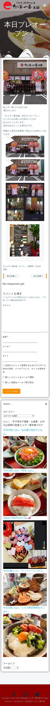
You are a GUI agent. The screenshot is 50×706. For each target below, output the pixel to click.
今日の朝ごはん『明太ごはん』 (19, 470)
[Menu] (44, 5)
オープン (22, 266)
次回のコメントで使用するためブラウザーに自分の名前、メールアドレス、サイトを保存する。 (24, 368)
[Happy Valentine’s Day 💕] (25, 544)
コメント (7, 305)
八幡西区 (30, 266)
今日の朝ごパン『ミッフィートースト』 (24, 570)
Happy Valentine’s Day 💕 (17, 517)
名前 (5, 336)
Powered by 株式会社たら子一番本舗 (29, 701)
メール (6, 346)
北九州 (38, 266)
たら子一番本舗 (11, 266)
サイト (6, 355)
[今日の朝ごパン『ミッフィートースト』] (25, 589)
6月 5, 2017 (11, 110)
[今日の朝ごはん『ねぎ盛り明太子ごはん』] (25, 452)
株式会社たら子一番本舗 (31, 698)
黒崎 (5, 269)
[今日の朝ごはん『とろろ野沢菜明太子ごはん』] (25, 635)
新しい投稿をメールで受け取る (19, 382)
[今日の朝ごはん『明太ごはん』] (25, 494)
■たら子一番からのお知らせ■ (15, 107)
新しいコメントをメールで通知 (19, 377)
